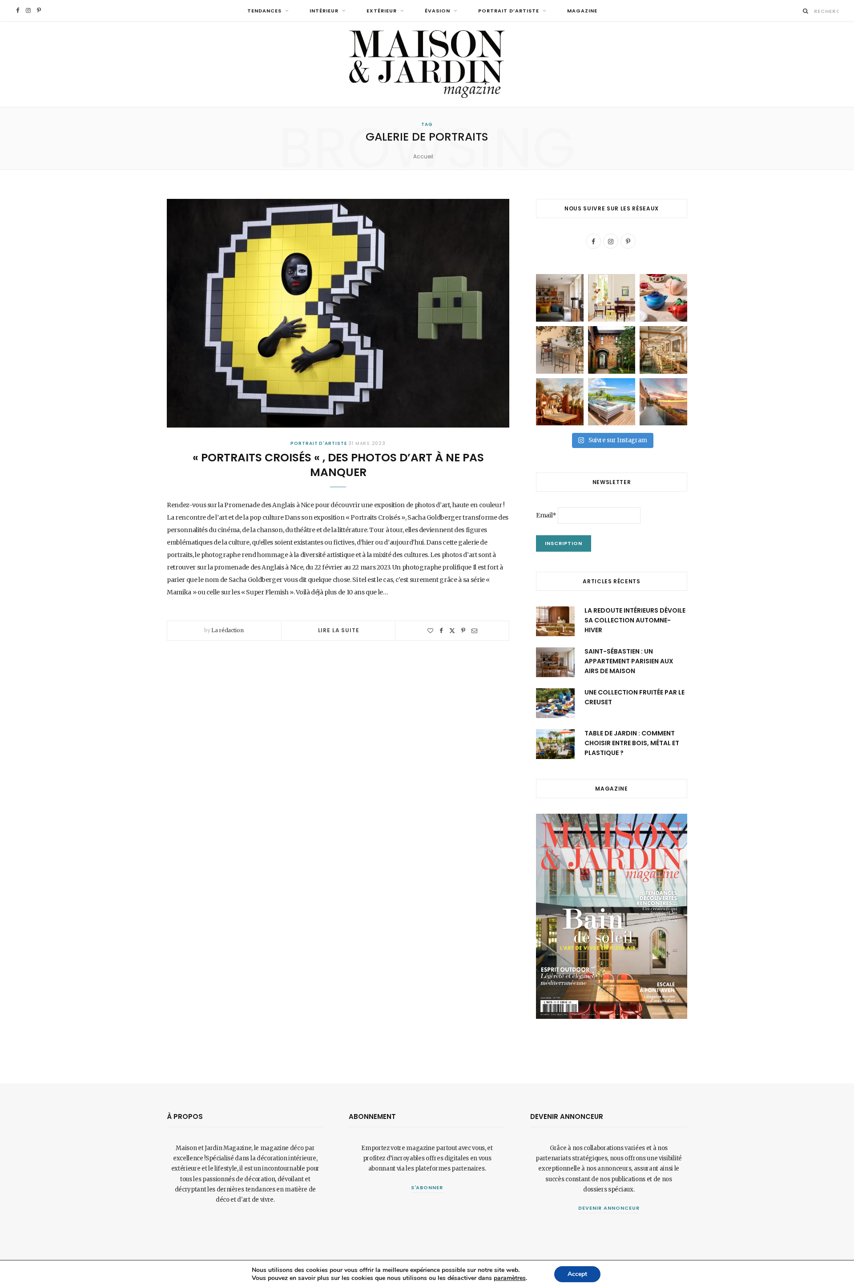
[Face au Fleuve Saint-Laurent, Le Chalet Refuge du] (663, 402)
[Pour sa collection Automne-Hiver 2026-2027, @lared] (612, 298)
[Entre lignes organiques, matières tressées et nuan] (560, 350)
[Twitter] (452, 631)
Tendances (264, 10)
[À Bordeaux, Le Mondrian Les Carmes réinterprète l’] (560, 402)
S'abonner (427, 1187)
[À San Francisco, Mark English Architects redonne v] (612, 350)
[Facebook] (441, 631)
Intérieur (324, 10)
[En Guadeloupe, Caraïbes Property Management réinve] (612, 402)
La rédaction (227, 630)
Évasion (437, 10)
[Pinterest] (463, 631)
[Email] (474, 631)
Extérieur (382, 10)
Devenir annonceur (609, 1207)
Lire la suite (338, 630)
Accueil (423, 156)
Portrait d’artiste (508, 10)
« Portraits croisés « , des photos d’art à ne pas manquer (338, 465)
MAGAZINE (582, 10)
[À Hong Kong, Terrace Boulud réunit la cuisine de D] (663, 350)
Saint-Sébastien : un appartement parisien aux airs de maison (628, 661)
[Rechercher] (806, 11)
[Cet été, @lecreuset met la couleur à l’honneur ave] (663, 298)
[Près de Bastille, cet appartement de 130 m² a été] (560, 298)
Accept (577, 1274)
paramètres (510, 1278)
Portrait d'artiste (318, 443)
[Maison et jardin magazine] (427, 64)
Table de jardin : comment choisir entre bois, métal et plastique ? (631, 743)
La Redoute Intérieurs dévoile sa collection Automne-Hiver (634, 620)
